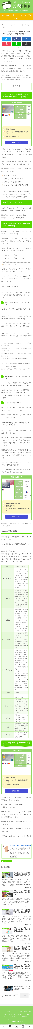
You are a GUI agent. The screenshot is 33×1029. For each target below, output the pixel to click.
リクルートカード (7, 861)
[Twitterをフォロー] (11, 856)
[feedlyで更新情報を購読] (13, 856)
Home (8, 1011)
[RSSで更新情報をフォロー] (16, 856)
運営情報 (24, 1016)
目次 (14, 86)
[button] (29, 495)
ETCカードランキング (24, 1014)
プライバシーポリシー (16, 1021)
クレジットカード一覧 (8, 1014)
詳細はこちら (16, 142)
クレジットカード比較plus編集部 (20, 845)
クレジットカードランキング (8, 1018)
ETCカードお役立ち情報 (24, 1011)
